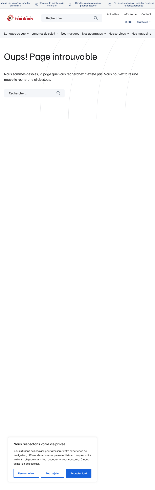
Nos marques (70, 33)
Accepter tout (78, 473)
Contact (146, 14)
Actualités (113, 14)
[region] (52, 459)
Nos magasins (141, 33)
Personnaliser (26, 473)
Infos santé (130, 14)
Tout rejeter (53, 473)
